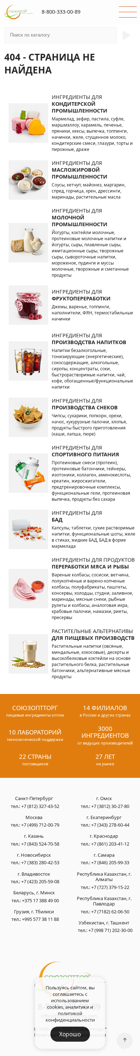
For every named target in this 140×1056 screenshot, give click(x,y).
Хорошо (70, 1034)
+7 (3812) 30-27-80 (110, 806)
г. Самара (104, 855)
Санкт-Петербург (34, 798)
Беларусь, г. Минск (34, 893)
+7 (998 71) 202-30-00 (110, 930)
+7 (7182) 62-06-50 (110, 911)
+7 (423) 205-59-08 (40, 881)
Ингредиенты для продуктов (93, 563)
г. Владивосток (34, 874)
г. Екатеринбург (104, 817)
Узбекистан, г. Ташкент (104, 923)
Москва (33, 817)
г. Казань (34, 836)
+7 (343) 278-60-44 (110, 825)
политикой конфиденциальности (70, 1016)
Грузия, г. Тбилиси (34, 912)
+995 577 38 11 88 (40, 919)
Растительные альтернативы (93, 634)
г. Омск (104, 798)
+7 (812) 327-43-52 (40, 806)
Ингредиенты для (79, 104)
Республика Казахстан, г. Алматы (104, 877)
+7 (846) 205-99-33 (110, 862)
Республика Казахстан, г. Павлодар (104, 901)
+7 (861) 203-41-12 (110, 844)
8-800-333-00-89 (61, 11)
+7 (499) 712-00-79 (40, 825)
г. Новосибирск (34, 855)
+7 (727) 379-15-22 (110, 887)
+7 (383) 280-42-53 (40, 862)
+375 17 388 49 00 (40, 900)
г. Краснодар (104, 836)
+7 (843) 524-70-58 (40, 844)
